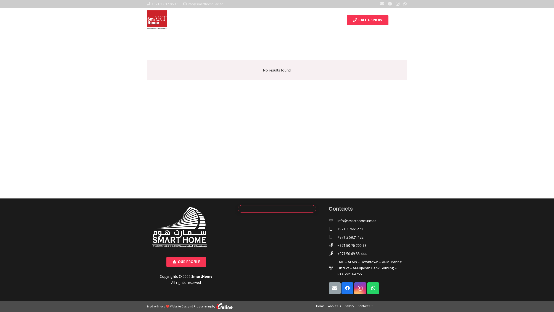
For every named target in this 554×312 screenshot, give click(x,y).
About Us (334, 306)
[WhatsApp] (405, 4)
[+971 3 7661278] (333, 229)
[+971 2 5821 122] (333, 237)
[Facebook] (390, 4)
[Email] (382, 4)
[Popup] (405, 20)
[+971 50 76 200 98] (333, 245)
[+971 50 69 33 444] (333, 254)
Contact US (365, 306)
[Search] (393, 20)
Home (320, 306)
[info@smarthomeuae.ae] (333, 221)
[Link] (224, 306)
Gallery (349, 306)
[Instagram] (397, 4)
